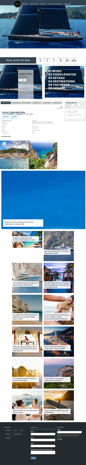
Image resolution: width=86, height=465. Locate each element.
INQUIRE (22, 80)
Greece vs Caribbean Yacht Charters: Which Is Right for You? (24, 239)
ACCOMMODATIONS (16, 103)
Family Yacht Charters (55, 4)
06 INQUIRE (56, 88)
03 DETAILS (56, 78)
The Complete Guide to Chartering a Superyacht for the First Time (25, 284)
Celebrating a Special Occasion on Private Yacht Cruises (24, 379)
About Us (43, 4)
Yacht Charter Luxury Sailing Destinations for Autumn (53, 379)
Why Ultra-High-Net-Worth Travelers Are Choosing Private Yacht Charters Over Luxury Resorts (56, 285)
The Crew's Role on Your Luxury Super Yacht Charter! (25, 411)
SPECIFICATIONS (6, 102)
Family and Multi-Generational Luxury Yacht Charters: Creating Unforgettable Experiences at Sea (57, 317)
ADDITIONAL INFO (57, 103)
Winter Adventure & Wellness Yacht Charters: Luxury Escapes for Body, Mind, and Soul (25, 349)
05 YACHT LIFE (59, 85)
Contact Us (69, 115)
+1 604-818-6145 (36, 429)
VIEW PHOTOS (59, 108)
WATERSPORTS (36, 103)
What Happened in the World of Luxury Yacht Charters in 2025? (55, 348)
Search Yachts (34, 4)
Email (62, 430)
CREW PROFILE (47, 103)
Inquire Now (67, 4)
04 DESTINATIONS (61, 81)
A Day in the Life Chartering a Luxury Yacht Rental (56, 411)
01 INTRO (54, 71)
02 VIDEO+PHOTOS (62, 74)
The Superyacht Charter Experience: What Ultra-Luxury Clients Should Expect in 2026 (25, 317)
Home (15, 430)
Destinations (24, 4)
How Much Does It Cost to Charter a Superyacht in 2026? (56, 252)
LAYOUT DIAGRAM (26, 103)
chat (41, 429)
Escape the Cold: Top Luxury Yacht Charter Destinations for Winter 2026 (19, 223)
